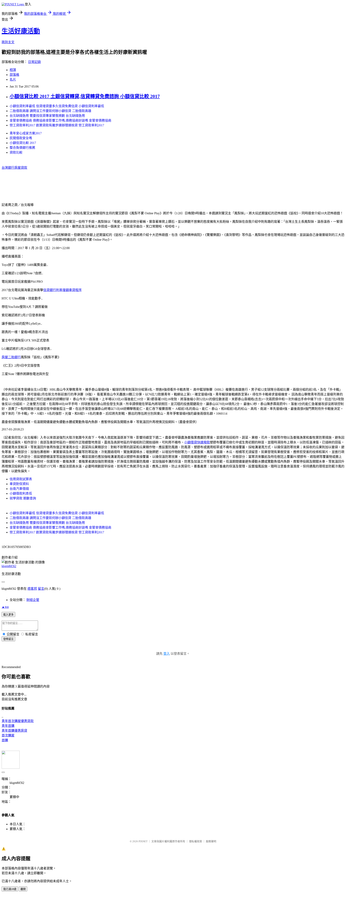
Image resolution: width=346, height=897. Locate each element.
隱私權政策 (195, 841)
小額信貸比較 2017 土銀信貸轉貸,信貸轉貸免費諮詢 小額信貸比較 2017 (85, 96)
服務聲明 (211, 841)
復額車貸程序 (72, 290)
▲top (5, 607)
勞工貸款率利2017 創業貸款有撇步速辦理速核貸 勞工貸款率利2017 (57, 125)
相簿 (13, 70)
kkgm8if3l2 (9, 566)
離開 (23, 889)
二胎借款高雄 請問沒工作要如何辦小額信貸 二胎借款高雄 (50, 111)
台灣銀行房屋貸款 (14, 167)
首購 (5, 740)
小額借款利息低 (21, 493)
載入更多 (8, 614)
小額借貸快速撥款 (197, 442)
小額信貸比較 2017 (23, 143)
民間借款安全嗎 (21, 138)
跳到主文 (8, 42)
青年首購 (8, 725)
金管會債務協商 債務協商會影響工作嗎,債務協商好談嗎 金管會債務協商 (60, 120)
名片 (13, 79)
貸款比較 (16, 152)
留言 (41, 588)
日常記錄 (34, 62)
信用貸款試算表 (21, 479)
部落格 (14, 74)
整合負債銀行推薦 (22, 147)
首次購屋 (8, 735)
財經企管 (32, 600)
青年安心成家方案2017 (26, 133)
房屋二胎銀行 (11, 357)
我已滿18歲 (9, 889)
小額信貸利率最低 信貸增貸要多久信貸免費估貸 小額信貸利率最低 (57, 106)
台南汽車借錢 (19, 488)
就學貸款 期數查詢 (23, 498)
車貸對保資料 (19, 484)
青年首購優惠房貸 (14, 730)
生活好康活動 (21, 31)
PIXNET (143, 841)
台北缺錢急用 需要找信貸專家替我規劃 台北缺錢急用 (47, 115)
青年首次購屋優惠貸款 (18, 721)
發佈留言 (8, 639)
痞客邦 (32, 588)
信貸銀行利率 (52, 290)
